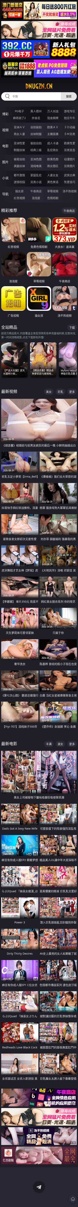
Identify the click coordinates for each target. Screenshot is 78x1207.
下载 (72, 327)
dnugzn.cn (39, 86)
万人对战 (52, 111)
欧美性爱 (69, 143)
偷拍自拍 (36, 143)
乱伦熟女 (52, 150)
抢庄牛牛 (69, 118)
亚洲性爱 (19, 143)
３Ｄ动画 (69, 127)
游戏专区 (69, 111)
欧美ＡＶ (52, 127)
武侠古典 (69, 175)
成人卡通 (52, 143)
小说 (5, 178)
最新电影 (9, 743)
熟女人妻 (19, 134)
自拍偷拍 (36, 127)
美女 (49, 392)
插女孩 (19, 191)
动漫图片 (69, 159)
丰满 (49, 744)
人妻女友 (52, 175)
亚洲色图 (36, 159)
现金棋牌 (52, 118)
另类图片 (69, 166)
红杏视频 (19, 198)
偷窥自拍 (19, 159)
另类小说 (36, 182)
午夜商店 (36, 191)
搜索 (69, 96)
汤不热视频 (70, 191)
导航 (5, 194)
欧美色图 (52, 159)
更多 (72, 392)
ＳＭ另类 (69, 134)
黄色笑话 (52, 182)
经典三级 (36, 150)
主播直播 (52, 134)
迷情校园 (19, 182)
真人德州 (36, 111)
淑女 (60, 744)
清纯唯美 (36, 166)
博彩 (5, 114)
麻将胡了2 (19, 118)
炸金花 (36, 118)
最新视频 (9, 391)
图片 (5, 162)
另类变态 (69, 150)
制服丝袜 (19, 150)
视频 (5, 130)
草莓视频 (52, 191)
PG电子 (19, 111)
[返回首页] (73, 1199)
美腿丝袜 (19, 166)
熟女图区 (52, 166)
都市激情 (19, 175)
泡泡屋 (36, 198)
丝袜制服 (36, 134)
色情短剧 (52, 198)
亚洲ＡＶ (19, 127)
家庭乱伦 (36, 175)
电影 (5, 146)
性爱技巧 (69, 182)
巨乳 (60, 392)
